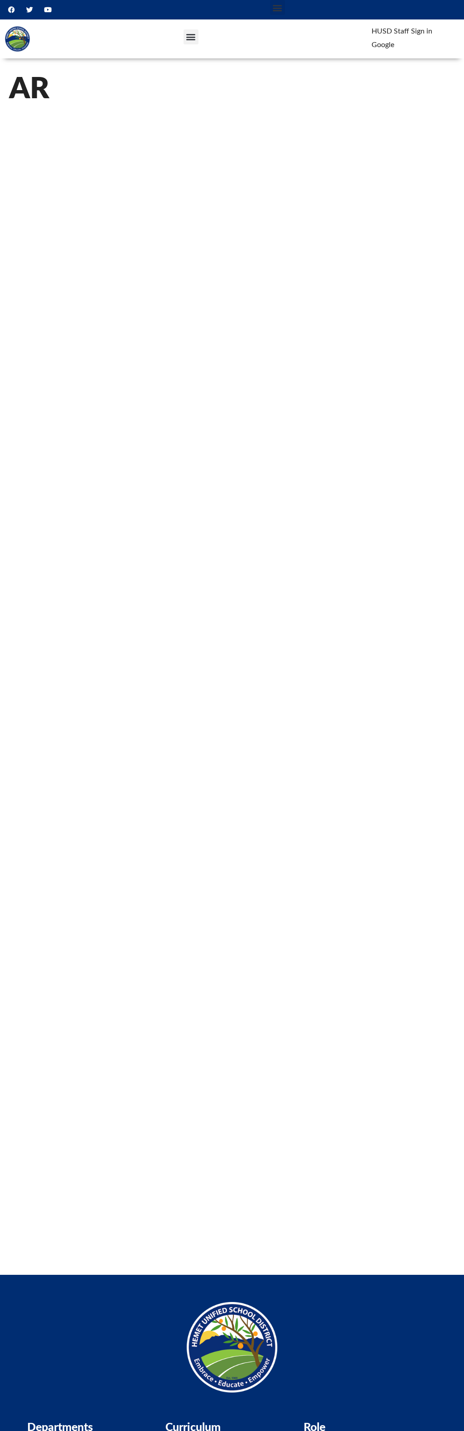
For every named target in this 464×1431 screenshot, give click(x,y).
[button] (277, 7)
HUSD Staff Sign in (402, 31)
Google (383, 44)
